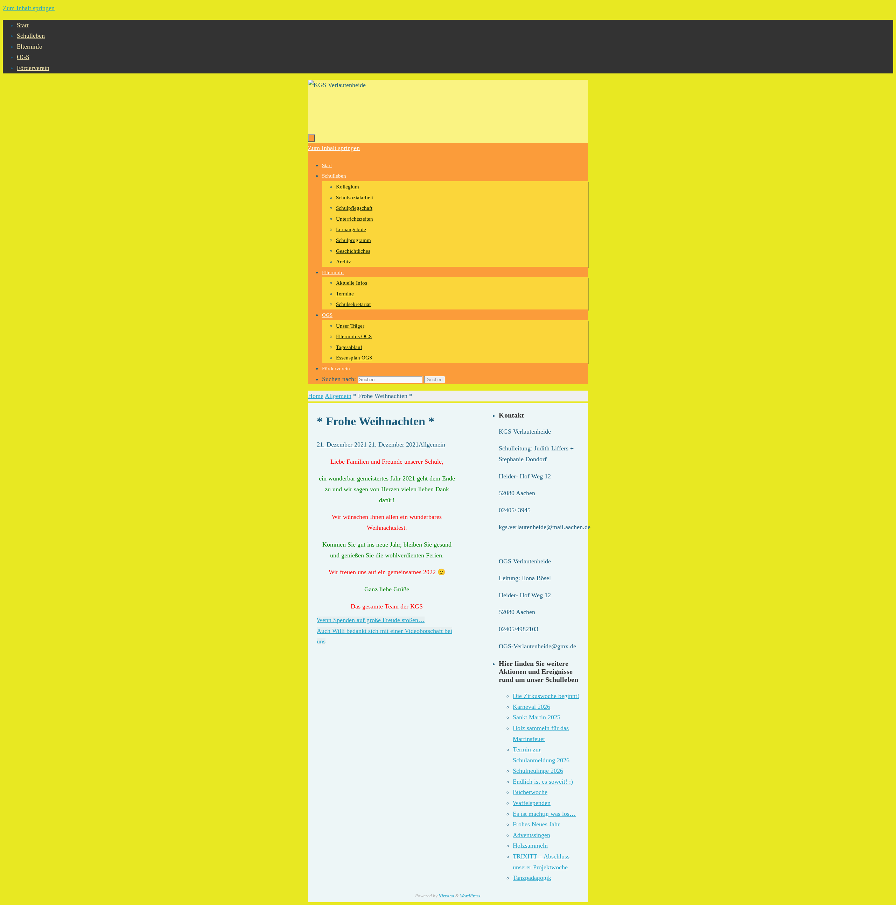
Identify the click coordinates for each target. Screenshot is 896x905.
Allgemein (338, 395)
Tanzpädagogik (532, 877)
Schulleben (31, 35)
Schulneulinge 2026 (538, 770)
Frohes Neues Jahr (536, 824)
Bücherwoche (530, 792)
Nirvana (446, 895)
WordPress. (470, 895)
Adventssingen (531, 835)
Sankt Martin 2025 (536, 717)
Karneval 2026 (531, 706)
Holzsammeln (530, 845)
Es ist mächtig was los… (544, 813)
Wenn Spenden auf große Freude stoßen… (371, 620)
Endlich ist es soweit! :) (543, 781)
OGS (23, 57)
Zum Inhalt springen (29, 8)
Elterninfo (29, 46)
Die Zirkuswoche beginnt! (546, 695)
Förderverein (33, 67)
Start (23, 25)
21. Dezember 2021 (342, 444)
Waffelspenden (532, 802)
